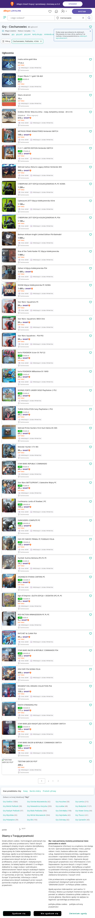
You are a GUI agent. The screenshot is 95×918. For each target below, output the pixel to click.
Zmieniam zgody (78, 913)
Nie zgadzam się (49, 913)
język (23, 828)
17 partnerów (8, 875)
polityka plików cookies (57, 904)
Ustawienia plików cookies (76, 894)
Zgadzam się (18, 913)
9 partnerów (15, 877)
